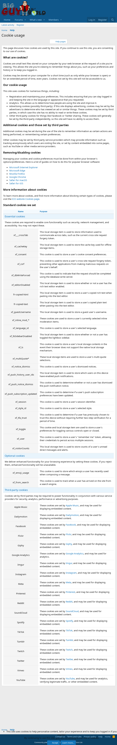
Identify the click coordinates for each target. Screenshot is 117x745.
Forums (19, 19)
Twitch (69, 649)
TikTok (69, 630)
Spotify (69, 620)
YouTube (70, 678)
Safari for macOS (18, 180)
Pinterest (70, 591)
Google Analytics (74, 553)
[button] (25, 20)
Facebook (71, 524)
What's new (36, 19)
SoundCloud (72, 611)
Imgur (69, 563)
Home (7, 19)
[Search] (112, 20)
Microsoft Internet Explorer (23, 167)
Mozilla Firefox (17, 173)
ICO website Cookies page (25, 198)
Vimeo (69, 668)
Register (20, 25)
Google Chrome (17, 176)
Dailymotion (72, 515)
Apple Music (72, 505)
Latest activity (8, 25)
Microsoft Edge (17, 170)
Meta (68, 582)
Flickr (68, 534)
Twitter (69, 659)
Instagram (71, 572)
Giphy (69, 543)
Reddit (69, 601)
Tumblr (69, 640)
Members (54, 19)
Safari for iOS (16, 183)
